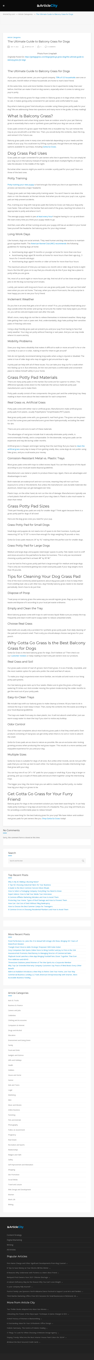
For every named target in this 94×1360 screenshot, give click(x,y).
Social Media (13, 1180)
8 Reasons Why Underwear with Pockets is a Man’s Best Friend (33, 1272)
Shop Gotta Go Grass (51, 818)
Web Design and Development (19, 1189)
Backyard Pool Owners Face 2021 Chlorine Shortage (28, 1277)
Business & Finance (15, 1005)
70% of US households (65, 77)
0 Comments (51, 47)
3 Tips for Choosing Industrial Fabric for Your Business (29, 885)
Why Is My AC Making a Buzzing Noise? (23, 882)
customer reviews (18, 655)
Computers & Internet (16, 1025)
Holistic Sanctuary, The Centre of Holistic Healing (27, 1328)
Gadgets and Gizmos (16, 1055)
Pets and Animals (14, 1120)
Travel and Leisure (15, 1184)
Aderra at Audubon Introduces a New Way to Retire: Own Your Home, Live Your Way (41, 971)
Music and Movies (15, 1105)
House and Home (14, 1075)
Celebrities (12, 1015)
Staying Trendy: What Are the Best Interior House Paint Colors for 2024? (37, 1337)
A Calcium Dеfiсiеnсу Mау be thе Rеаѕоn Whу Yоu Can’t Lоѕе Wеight (35, 1282)
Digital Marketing (14, 1240)
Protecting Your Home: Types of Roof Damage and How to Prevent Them (37, 900)
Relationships (13, 1150)
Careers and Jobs (14, 1010)
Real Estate (12, 1140)
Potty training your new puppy (21, 184)
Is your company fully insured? (20, 1286)
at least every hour (44, 216)
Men (9, 1100)
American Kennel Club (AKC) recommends (48, 243)
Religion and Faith (14, 1155)
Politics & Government (16, 1130)
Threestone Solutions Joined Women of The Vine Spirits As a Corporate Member (39, 962)
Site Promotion (13, 1175)
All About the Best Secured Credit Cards (23, 1342)
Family (10, 1045)
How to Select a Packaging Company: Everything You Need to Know (35, 891)
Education (11, 1035)
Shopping (11, 1170)
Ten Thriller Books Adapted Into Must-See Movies (28, 1309)
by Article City (29, 47)
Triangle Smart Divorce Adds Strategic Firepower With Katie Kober (34, 947)
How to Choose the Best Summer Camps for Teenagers (30, 906)
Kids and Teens (13, 1085)
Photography (13, 1125)
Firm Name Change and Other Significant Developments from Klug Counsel (37, 1263)
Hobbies (11, 1070)
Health (10, 1065)
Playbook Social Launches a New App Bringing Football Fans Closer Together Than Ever (42, 956)
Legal (10, 1090)
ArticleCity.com (9, 14)
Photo (40, 53)
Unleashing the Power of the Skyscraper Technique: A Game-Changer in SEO (38, 1314)
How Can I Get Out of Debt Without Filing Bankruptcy (29, 903)
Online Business (14, 1110)
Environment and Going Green (19, 1040)
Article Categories (25, 14)
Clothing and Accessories (17, 1020)
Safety (10, 1160)
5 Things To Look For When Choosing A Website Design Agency (33, 1332)
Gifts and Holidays (15, 1060)
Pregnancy (12, 1135)
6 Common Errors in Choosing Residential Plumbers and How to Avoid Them (38, 909)
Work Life (11, 1199)
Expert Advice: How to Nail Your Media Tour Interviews (30, 894)
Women (11, 1194)
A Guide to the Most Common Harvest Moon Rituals (28, 888)
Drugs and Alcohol (15, 1030)
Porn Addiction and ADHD (18, 959)
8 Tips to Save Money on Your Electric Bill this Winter (29, 1268)
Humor (10, 1080)
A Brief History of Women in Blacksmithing (24, 1318)
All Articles (11, 1249)
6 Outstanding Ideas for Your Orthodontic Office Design (30, 1323)
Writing (10, 1204)
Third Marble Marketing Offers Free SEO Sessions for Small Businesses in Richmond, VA (42, 1296)
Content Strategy (14, 1235)
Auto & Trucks (13, 1000)
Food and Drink (14, 1050)
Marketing (12, 1095)
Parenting (11, 1115)
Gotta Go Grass (49, 147)
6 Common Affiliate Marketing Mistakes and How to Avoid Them (33, 897)
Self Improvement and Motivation (20, 1165)
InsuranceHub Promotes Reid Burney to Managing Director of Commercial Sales (39, 953)
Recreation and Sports (16, 1145)
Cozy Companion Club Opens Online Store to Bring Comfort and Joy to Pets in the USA (42, 950)
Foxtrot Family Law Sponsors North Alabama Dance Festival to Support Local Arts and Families (45, 1291)
